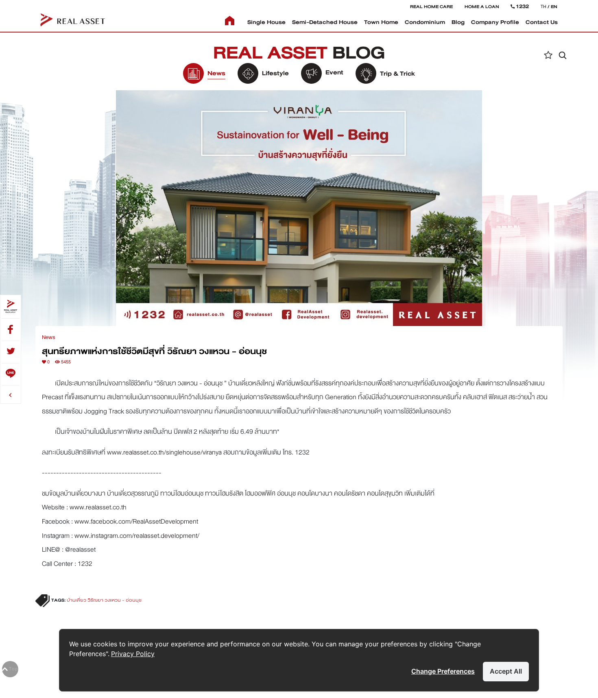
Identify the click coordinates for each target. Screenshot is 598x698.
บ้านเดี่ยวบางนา (84, 493)
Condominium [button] (425, 22)
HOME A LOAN (482, 6)
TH (543, 6)
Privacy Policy (133, 654)
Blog (458, 22)
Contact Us (542, 22)
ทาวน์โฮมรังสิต (224, 493)
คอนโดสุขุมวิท (385, 493)
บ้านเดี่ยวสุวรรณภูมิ (133, 493)
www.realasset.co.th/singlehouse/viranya (164, 452)
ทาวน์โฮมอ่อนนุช (181, 493)
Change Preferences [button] (443, 671)
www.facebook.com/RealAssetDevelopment (136, 521)
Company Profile (495, 22)
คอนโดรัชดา (349, 493)
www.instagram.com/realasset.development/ (136, 535)
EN (554, 6)
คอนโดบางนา (314, 493)
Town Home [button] (381, 22)
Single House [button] (266, 22)
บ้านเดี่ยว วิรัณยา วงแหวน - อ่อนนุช (104, 600)
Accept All (506, 671)
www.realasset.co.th (98, 507)
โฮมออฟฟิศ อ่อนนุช (270, 493)
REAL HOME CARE (431, 6)
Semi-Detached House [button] (325, 22)
